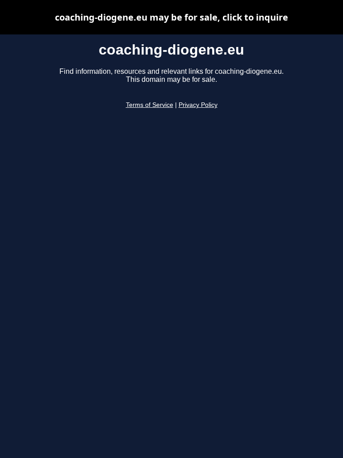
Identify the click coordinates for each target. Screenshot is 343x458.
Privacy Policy (198, 105)
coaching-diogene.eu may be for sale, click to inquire (171, 17)
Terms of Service (149, 105)
